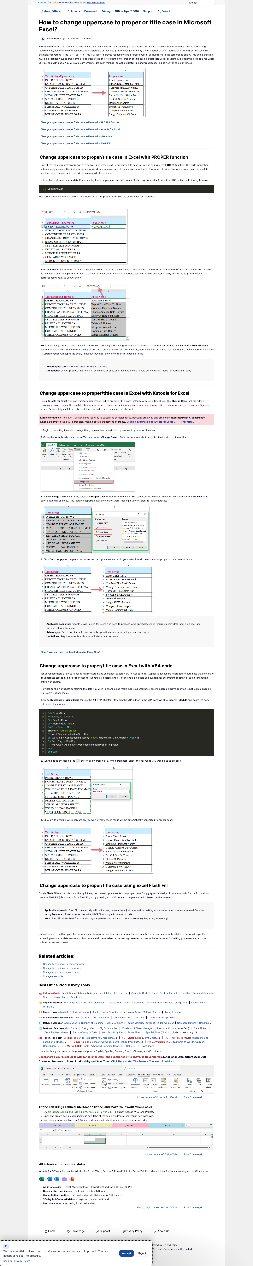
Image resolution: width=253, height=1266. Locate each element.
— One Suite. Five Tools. (72, 2)
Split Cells (126, 1045)
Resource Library (166, 1028)
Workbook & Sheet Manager (137, 1028)
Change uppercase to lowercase (61, 972)
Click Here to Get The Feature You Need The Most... (143, 1061)
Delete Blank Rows (119, 1002)
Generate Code (139, 993)
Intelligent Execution (115, 993)
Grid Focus (71, 1028)
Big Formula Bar (108, 1028)
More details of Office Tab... (162, 1154)
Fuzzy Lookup (173, 1012)
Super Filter (134, 1032)
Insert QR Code (102, 1041)
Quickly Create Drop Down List (92, 1017)
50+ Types (131, 1037)
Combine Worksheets (56, 1032)
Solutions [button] (74, 11)
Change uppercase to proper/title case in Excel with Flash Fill (75, 143)
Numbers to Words (183, 1041)
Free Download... (193, 1097)
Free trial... (187, 421)
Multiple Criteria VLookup (74, 1012)
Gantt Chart (149, 1037)
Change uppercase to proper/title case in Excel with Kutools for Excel (80, 129)
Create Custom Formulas (165, 993)
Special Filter (153, 1032)
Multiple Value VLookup (106, 1012)
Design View (88, 1028)
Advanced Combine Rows (105, 1045)
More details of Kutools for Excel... (158, 1097)
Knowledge (78, 1231)
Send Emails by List (112, 1032)
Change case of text (54, 976)
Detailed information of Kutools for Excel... (150, 421)
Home (51, 1231)
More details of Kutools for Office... (158, 1207)
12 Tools (70, 1037)
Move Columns (115, 1022)
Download (90, 11)
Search (166, 11)
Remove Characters (102, 1037)
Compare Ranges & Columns (193, 1022)
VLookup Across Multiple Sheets (142, 1012)
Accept (126, 1253)
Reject (142, 1253)
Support (148, 11)
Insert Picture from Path (126, 1041)
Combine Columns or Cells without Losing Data (160, 1002)
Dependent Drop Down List (129, 1017)
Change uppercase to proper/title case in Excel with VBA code (76, 136)
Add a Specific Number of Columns (83, 1022)
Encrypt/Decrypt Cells (84, 1032)
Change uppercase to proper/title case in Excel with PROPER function (80, 122)
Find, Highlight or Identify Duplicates (84, 1002)
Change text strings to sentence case (63, 964)
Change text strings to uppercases (62, 968)
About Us (163, 1231)
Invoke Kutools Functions (68, 997)
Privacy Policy (133, 1231)
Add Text (85, 1037)
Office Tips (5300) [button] (127, 11)
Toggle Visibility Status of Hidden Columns (150, 1022)
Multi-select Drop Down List (164, 1017)
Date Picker (200, 1028)
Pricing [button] (106, 11)
